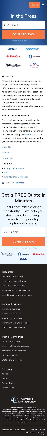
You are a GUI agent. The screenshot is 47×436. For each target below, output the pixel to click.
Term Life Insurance (11, 309)
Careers (5, 152)
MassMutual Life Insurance (14, 351)
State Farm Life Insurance (14, 360)
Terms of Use (32, 41)
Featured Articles (11, 304)
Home (8, 182)
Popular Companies (12, 336)
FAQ (6, 172)
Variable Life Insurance (12, 318)
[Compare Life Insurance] (23, 400)
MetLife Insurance (10, 355)
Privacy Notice (8, 383)
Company (7, 369)
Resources (7, 271)
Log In (34, 5)
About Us (6, 147)
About (5, 374)
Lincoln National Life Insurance (15, 346)
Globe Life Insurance (11, 341)
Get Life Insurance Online (13, 285)
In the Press (18, 182)
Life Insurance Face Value (13, 327)
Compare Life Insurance (13, 276)
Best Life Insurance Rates (14, 281)
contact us (31, 134)
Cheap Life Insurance (14, 168)
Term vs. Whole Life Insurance (16, 323)
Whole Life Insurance (11, 313)
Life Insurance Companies (16, 176)
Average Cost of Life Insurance (16, 290)
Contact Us (7, 158)
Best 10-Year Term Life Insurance (17, 295)
